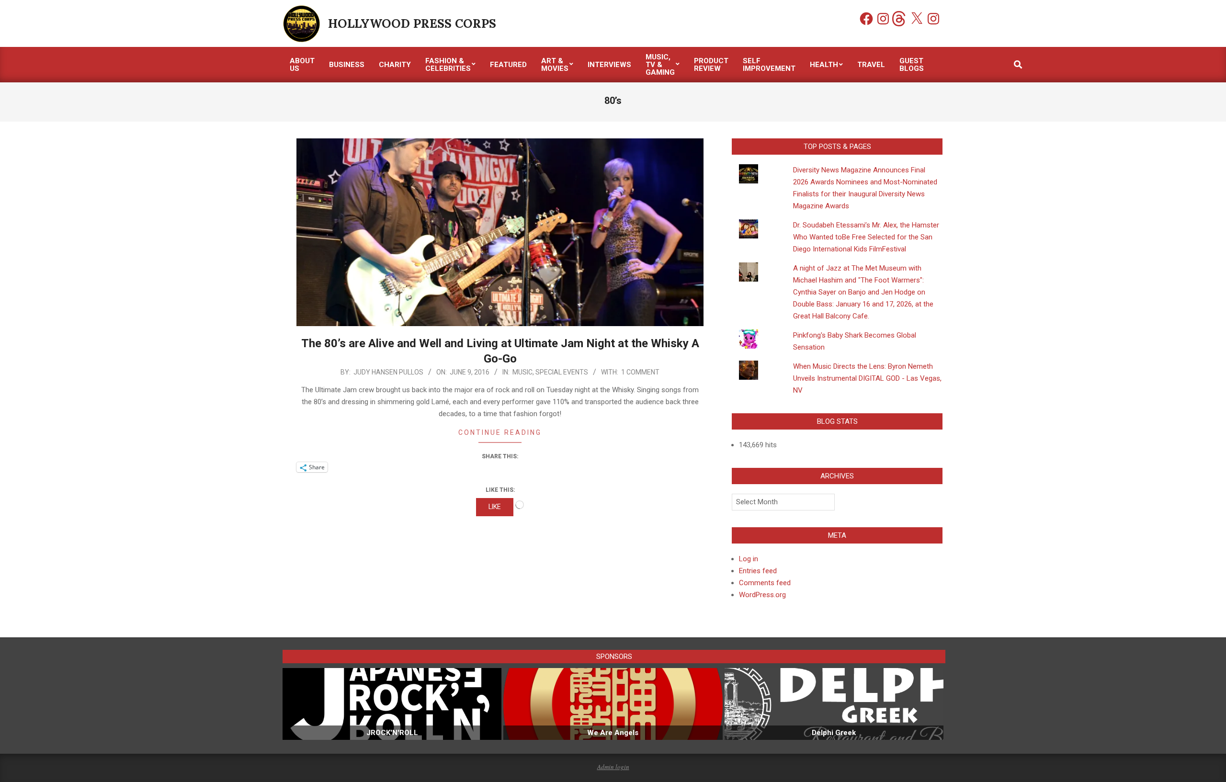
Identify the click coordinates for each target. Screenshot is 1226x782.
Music (522, 372)
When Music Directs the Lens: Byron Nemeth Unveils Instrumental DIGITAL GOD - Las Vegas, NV (867, 378)
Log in (748, 559)
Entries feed (758, 571)
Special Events (561, 372)
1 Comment (640, 372)
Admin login (613, 766)
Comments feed (765, 582)
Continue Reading (500, 432)
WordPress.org (762, 594)
